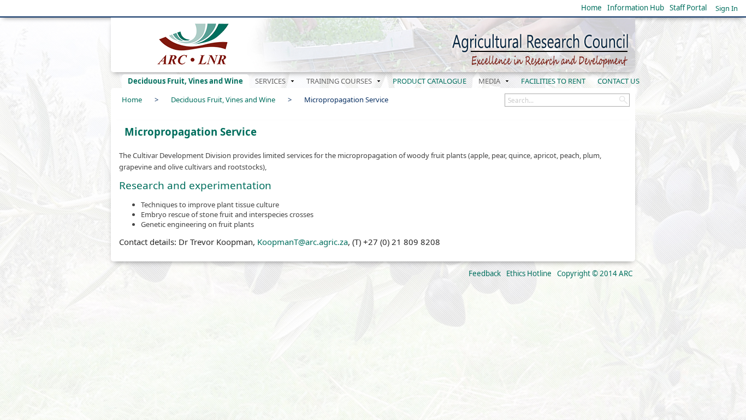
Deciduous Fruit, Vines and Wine (223, 99)
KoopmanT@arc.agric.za (302, 241)
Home (591, 8)
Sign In (726, 8)
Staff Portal (688, 8)
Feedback (485, 273)
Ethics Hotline (529, 273)
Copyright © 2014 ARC (594, 273)
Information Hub (635, 8)
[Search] (623, 100)
